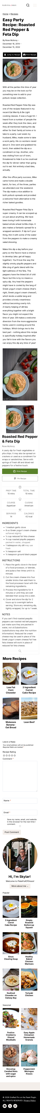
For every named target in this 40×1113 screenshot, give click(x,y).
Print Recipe (30, 55)
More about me (19, 886)
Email (7, 812)
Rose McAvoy (11, 40)
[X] (10, 1106)
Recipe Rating (9, 752)
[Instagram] (15, 1106)
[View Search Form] (28, 5)
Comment (8, 759)
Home (5, 14)
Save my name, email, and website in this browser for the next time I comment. (22, 821)
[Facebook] (5, 1106)
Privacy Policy (29, 1100)
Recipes (14, 14)
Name (7, 800)
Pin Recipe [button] (21, 478)
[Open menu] (35, 5)
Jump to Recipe (13, 55)
